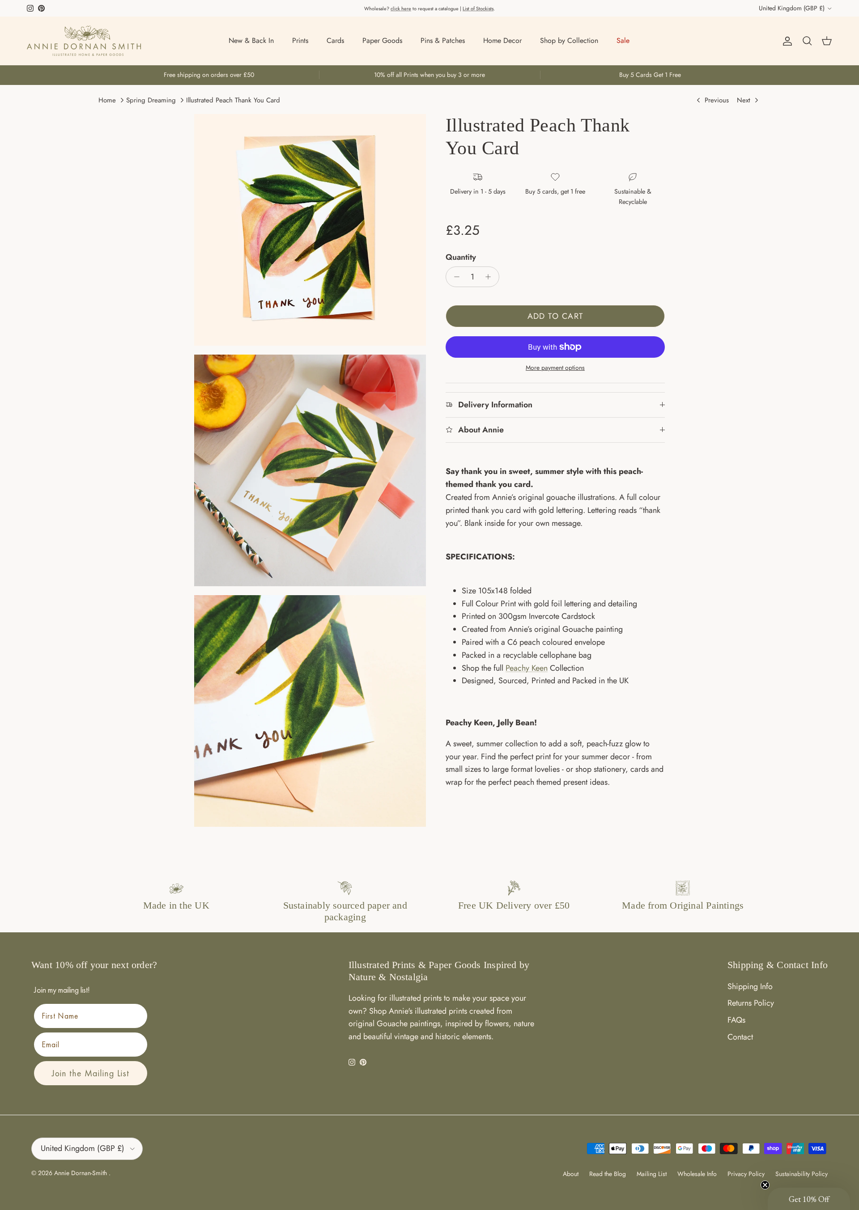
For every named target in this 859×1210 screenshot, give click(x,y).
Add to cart (555, 316)
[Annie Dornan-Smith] (84, 40)
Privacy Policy (746, 1173)
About (570, 1173)
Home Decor (502, 40)
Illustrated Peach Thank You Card (233, 100)
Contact (740, 1037)
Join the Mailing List (90, 1073)
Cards (335, 40)
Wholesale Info (697, 1173)
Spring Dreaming (151, 100)
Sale (623, 40)
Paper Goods (382, 40)
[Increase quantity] (490, 277)
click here (401, 8)
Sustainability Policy (801, 1173)
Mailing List (652, 1173)
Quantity (461, 257)
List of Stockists (478, 8)
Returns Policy (750, 1003)
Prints (300, 40)
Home (107, 100)
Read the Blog (607, 1173)
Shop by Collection (569, 40)
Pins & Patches (443, 40)
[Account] (785, 41)
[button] (809, 1199)
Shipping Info (750, 986)
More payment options (555, 368)
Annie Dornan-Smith (81, 1172)
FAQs (736, 1020)
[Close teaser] (765, 1184)
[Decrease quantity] (454, 277)
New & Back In (251, 40)
